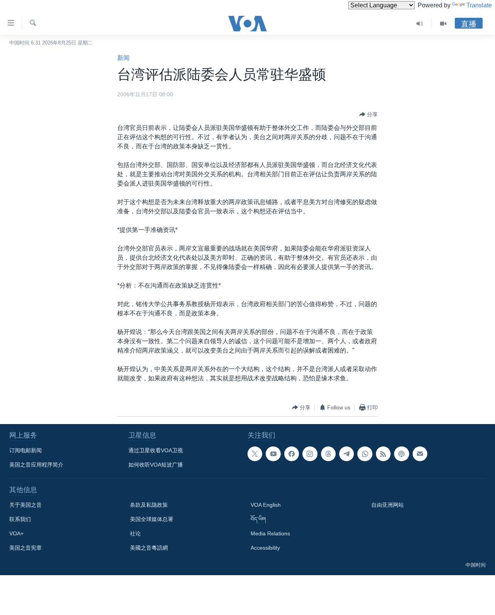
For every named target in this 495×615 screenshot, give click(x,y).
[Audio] (420, 23)
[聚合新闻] (383, 453)
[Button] (368, 114)
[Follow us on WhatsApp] (364, 453)
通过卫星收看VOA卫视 (155, 450)
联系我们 (20, 519)
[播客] (401, 453)
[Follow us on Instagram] (309, 453)
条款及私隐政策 (149, 505)
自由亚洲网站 (387, 505)
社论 (135, 533)
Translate (479, 5)
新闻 (123, 58)
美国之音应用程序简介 (36, 465)
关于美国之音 (25, 505)
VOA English (266, 505)
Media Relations (270, 533)
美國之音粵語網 (149, 548)
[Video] (443, 23)
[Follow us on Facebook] (291, 453)
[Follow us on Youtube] (273, 453)
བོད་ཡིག (258, 519)
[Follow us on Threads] (328, 453)
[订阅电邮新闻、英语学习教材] (420, 453)
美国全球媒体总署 (151, 519)
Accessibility (265, 548)
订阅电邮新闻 (25, 450)
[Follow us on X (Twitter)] (255, 453)
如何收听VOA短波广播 (155, 465)
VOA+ (16, 533)
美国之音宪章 (25, 548)
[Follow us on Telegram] (346, 453)
